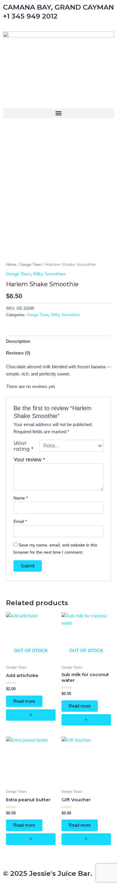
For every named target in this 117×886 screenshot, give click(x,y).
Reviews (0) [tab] (18, 353)
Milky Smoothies (49, 274)
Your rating (23, 446)
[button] (58, 113)
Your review (29, 460)
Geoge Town (30, 264)
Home (11, 264)
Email (20, 521)
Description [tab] (18, 341)
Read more (24, 701)
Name (21, 498)
